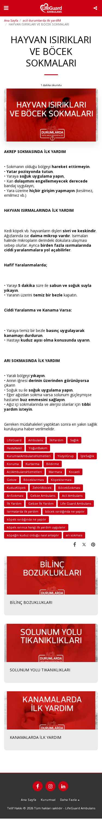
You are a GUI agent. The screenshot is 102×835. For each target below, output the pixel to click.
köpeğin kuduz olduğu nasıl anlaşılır (33, 535)
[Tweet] (84, 544)
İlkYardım (56, 440)
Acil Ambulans (72, 495)
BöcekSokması (69, 488)
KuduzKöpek (16, 488)
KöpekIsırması (61, 480)
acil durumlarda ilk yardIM (42, 20)
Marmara (55, 472)
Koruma (13, 464)
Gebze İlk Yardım (41, 503)
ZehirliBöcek (41, 488)
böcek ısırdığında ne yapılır (65, 511)
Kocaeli (74, 472)
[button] (6, 7)
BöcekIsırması (33, 480)
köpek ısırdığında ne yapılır (26, 519)
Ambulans (35, 440)
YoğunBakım (38, 448)
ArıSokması (15, 495)
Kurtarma (32, 464)
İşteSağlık (87, 456)
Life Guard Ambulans (75, 503)
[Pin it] (93, 544)
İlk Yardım (14, 503)
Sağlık (74, 440)
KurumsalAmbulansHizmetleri (29, 456)
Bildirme (52, 464)
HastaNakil (14, 448)
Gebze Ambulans (42, 495)
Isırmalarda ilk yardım (22, 511)
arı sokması (74, 535)
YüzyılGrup (65, 456)
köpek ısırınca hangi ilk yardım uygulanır (36, 527)
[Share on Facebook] (74, 544)
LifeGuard (14, 440)
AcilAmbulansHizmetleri (24, 472)
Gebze (12, 480)
